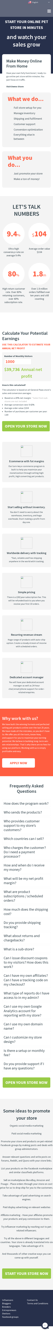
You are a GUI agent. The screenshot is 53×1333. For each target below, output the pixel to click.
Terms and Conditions (37, 1310)
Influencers (7, 1306)
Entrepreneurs (9, 1316)
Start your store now (26, 1280)
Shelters (6, 1320)
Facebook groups (10, 1323)
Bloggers (6, 1310)
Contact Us (32, 1306)
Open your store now (26, 432)
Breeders (6, 1313)
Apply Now (18, 769)
